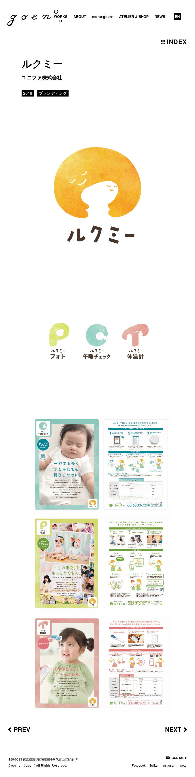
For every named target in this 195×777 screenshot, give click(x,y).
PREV (22, 729)
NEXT (173, 729)
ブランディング (53, 93)
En (177, 16)
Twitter (154, 765)
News (160, 16)
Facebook (138, 765)
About (79, 16)
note (183, 765)
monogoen (102, 16)
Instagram (169, 765)
